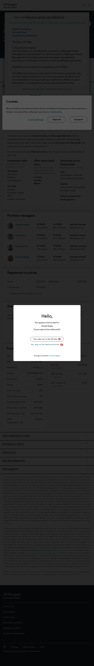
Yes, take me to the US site (45, 339)
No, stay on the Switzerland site (45, 344)
